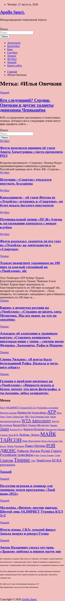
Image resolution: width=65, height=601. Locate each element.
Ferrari (9, 416)
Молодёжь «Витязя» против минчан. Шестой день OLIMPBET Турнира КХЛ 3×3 (31, 511)
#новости (24, 412)
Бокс (10, 49)
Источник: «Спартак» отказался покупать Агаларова (25, 181)
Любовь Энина (29, 435)
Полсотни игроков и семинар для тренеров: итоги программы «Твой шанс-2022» (27, 490)
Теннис (11, 55)
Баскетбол (13, 46)
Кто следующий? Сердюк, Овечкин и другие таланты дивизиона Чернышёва (27, 105)
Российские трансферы (16, 455)
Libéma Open (18, 416)
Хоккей (11, 62)
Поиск (4, 29)
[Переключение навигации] (1, 26)
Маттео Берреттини (49, 441)
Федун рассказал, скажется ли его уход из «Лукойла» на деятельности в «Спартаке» (30, 245)
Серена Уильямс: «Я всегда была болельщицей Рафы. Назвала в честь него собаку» (29, 363)
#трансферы (39, 412)
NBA (27, 416)
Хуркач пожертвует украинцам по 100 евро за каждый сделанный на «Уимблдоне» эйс (30, 267)
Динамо (53, 425)
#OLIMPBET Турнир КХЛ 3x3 (21, 407)
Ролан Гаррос (51, 451)
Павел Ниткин (35, 446)
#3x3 (2, 407)
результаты (7, 464)
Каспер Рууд (16, 429)
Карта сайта (14, 65)
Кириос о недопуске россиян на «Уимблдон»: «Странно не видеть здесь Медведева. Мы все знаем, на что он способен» (31, 313)
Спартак (6, 460)
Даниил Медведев (38, 425)
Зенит (4, 429)
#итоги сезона (8, 412)
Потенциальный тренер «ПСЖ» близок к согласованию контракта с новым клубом (31, 223)
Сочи (57, 455)
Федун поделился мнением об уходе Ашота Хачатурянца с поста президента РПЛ (31, 152)
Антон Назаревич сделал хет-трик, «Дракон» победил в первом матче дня (30, 549)
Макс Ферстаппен (31, 441)
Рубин (36, 455)
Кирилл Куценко (34, 429)
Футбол (12, 59)
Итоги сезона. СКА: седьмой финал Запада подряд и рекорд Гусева (28, 531)
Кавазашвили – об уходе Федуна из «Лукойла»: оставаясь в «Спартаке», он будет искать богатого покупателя (31, 201)
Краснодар (51, 429)
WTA (26, 420)
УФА (33, 461)
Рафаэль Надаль (28, 451)
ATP (51, 412)
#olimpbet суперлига (47, 407)
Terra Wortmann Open (39, 416)
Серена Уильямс (47, 455)
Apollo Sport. (12, 12)
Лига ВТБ (13, 435)
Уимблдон (43, 460)
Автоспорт (14, 42)
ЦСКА (57, 460)
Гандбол (12, 52)
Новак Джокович (15, 446)
